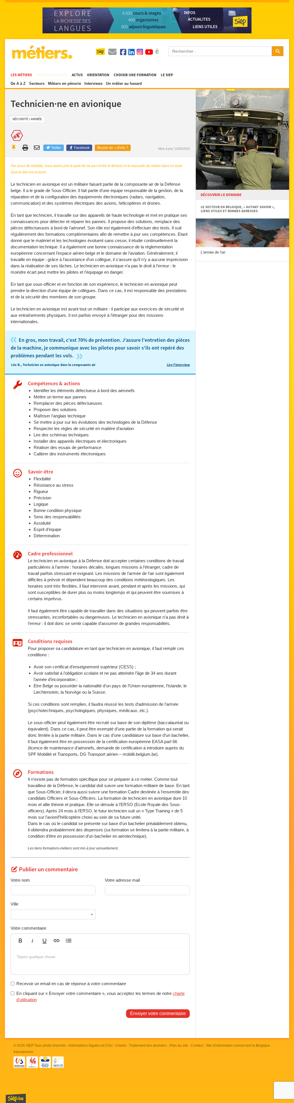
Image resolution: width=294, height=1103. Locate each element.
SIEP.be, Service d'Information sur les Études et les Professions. (16, 1098)
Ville (14, 903)
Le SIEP (167, 75)
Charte (120, 1045)
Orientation (98, 75)
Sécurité (20, 119)
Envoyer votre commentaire (158, 1013)
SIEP (30, 1045)
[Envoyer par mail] (37, 148)
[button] (20, 940)
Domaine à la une (51, 75)
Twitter (55, 148)
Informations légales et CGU (91, 1045)
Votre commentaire (28, 928)
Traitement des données (148, 1045)
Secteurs (37, 83)
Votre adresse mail (122, 880)
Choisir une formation (135, 75)
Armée (36, 119)
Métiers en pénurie (64, 83)
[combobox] (53, 914)
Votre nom (20, 880)
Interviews (93, 83)
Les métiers (21, 75)
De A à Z (18, 83)
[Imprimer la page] (25, 148)
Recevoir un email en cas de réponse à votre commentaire (71, 983)
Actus (77, 75)
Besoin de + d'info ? (112, 148)
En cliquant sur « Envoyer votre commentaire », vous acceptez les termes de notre (100, 996)
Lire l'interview (178, 364)
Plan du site (179, 1045)
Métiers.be (42, 52)
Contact (197, 1045)
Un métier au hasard (124, 83)
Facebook (81, 148)
